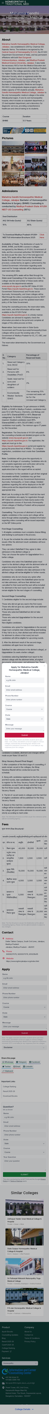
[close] (44, 666)
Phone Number (11, 696)
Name (7, 676)
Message (9, 725)
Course (8, 705)
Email (7, 686)
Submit (24, 735)
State (7, 715)
